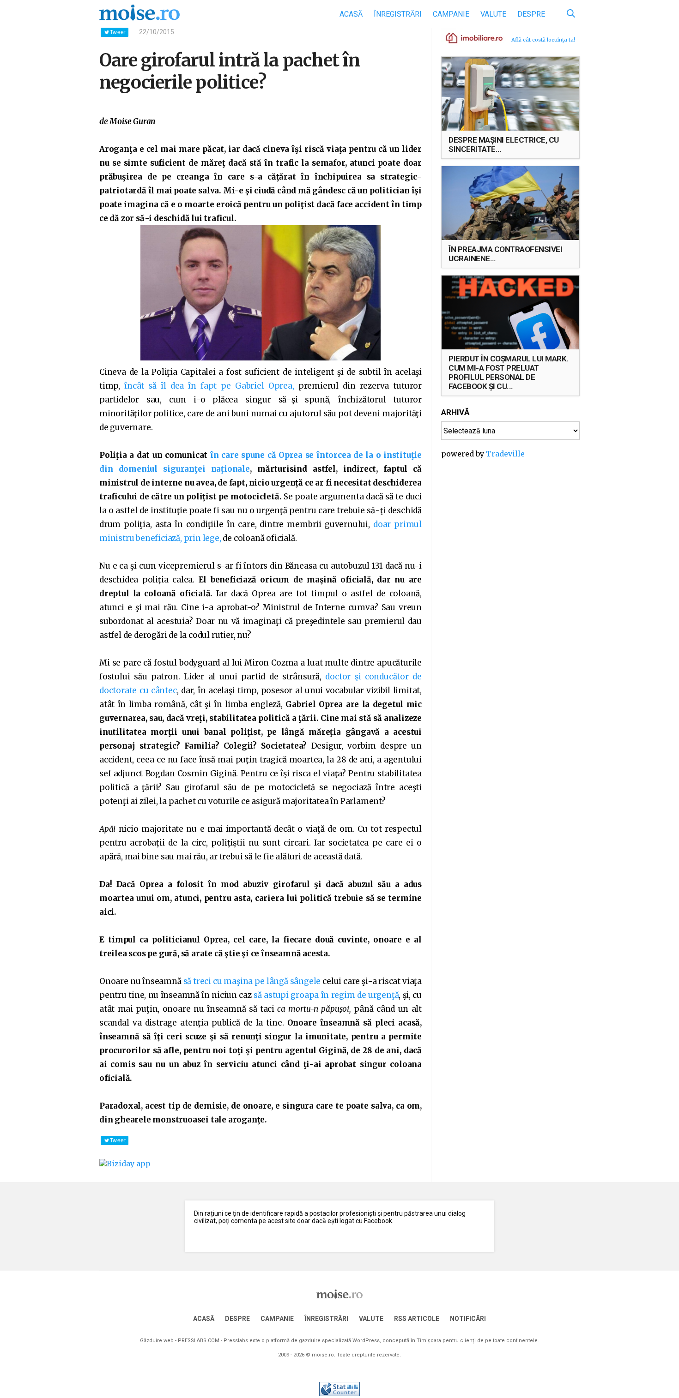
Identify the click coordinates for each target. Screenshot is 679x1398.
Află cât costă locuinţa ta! (543, 39)
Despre (531, 14)
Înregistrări (398, 14)
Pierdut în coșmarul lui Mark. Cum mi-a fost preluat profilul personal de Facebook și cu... (509, 372)
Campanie (451, 14)
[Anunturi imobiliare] (469, 37)
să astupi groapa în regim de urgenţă (326, 995)
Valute (493, 14)
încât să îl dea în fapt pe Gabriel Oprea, (207, 386)
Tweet (118, 32)
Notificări (468, 1318)
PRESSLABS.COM (198, 1341)
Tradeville (505, 453)
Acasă (351, 14)
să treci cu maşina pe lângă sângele (252, 981)
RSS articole (416, 1318)
